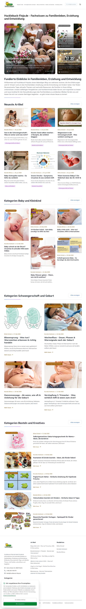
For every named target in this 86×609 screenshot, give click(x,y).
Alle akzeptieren (20, 604)
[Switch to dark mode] (80, 4)
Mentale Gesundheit (37, 186)
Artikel (33, 542)
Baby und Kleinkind (41, 4)
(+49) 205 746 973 (11, 570)
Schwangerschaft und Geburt (30, 4)
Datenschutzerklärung (9, 595)
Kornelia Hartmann (36, 172)
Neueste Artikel (20, 4)
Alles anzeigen (75, 104)
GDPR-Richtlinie (46, 603)
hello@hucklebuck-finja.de (13, 573)
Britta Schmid (61, 129)
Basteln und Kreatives (50, 4)
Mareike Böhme (8, 129)
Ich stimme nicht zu (20, 599)
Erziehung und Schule (59, 4)
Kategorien (8, 578)
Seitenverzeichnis (69, 603)
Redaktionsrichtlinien (57, 603)
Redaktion (60, 542)
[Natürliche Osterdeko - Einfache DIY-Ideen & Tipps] (29, 49)
